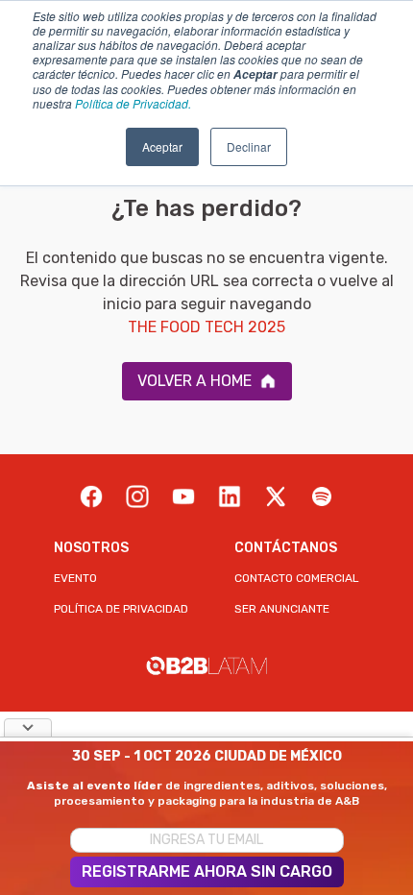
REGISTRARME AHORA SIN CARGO (207, 871)
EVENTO (75, 578)
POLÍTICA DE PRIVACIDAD (121, 609)
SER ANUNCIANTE (281, 609)
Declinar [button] (249, 146)
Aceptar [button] (162, 146)
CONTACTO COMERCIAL (296, 578)
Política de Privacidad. (133, 103)
